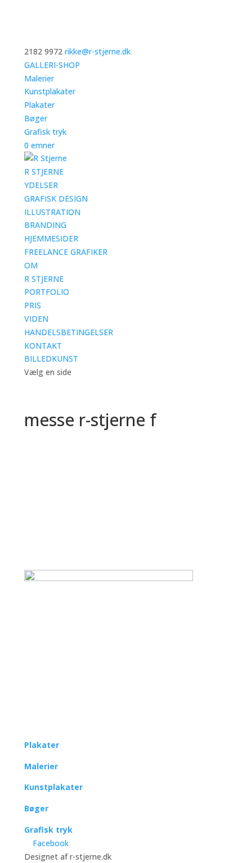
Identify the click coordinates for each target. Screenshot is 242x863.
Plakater (39, 104)
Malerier (39, 78)
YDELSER (41, 185)
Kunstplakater (49, 91)
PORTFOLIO (46, 291)
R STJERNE (44, 171)
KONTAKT (43, 345)
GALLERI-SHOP (52, 65)
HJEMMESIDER (51, 238)
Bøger (35, 118)
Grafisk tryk (45, 131)
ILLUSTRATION (52, 212)
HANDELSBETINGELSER (68, 332)
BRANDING (45, 225)
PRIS (32, 305)
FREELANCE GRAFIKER (65, 251)
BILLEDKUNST (51, 358)
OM (31, 265)
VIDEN (36, 318)
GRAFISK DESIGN (56, 198)
